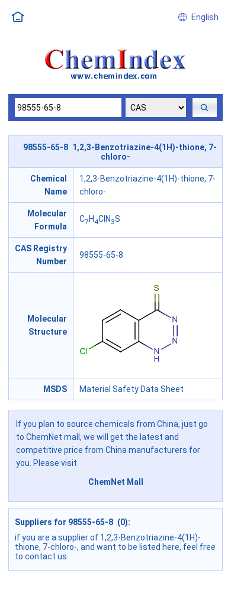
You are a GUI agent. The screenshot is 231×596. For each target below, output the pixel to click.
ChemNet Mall (115, 482)
